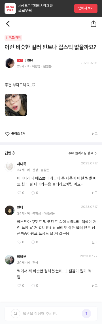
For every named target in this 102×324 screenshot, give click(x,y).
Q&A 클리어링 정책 (80, 153)
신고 (94, 134)
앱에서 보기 (86, 8)
